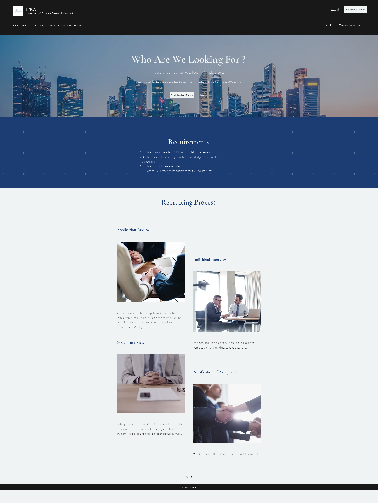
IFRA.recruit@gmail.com (349, 25)
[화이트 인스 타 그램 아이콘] (326, 25)
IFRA (31, 9)
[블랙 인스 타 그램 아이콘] (186, 476)
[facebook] (330, 25)
